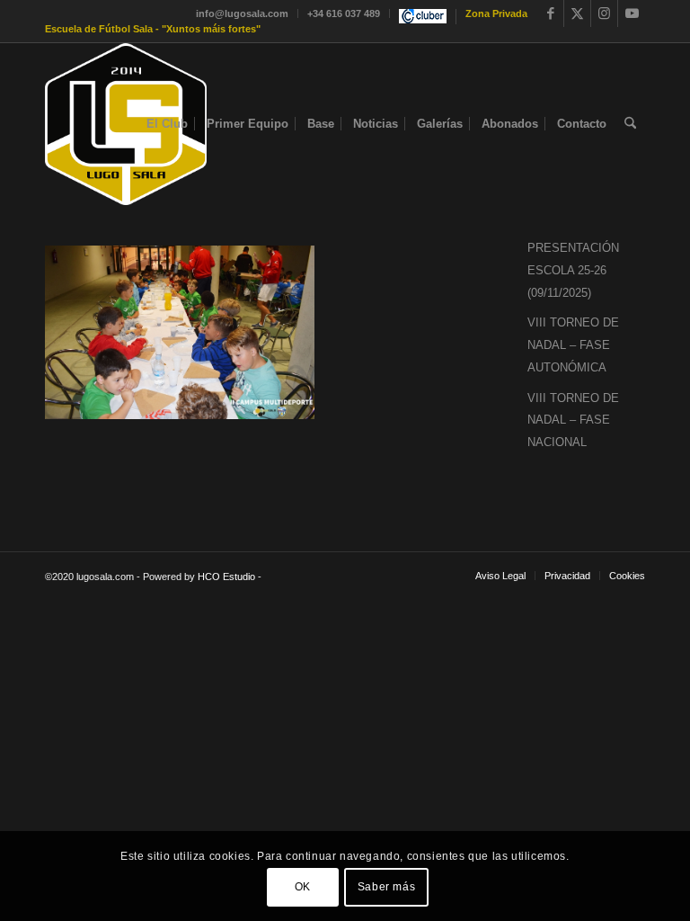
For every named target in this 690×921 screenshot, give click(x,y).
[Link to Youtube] (631, 13)
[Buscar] (630, 124)
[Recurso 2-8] (126, 124)
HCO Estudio (226, 576)
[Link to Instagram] (604, 13)
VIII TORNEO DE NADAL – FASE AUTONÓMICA (573, 345)
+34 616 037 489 (343, 13)
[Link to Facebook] (550, 13)
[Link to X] (577, 13)
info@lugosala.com (242, 13)
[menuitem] (242, 13)
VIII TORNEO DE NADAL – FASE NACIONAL (573, 420)
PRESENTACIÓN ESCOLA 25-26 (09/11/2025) (573, 270)
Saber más (386, 887)
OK (303, 887)
